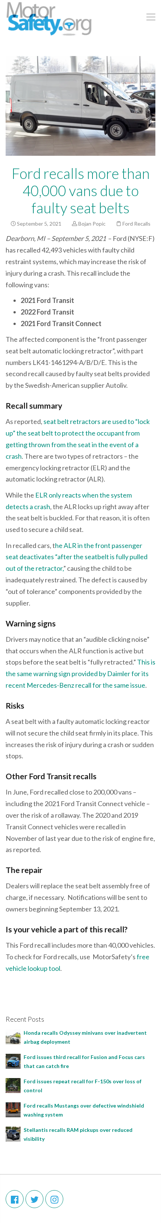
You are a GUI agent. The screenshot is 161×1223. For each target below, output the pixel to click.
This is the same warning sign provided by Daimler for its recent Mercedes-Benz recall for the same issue (80, 673)
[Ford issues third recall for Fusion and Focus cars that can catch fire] (13, 1061)
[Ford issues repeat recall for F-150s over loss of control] (13, 1085)
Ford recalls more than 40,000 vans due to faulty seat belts (81, 190)
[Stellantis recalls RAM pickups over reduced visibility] (13, 1133)
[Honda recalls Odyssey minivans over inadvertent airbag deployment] (13, 1036)
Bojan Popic (92, 223)
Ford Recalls (136, 223)
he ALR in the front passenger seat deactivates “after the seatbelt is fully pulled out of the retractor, (77, 557)
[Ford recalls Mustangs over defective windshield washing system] (13, 1109)
